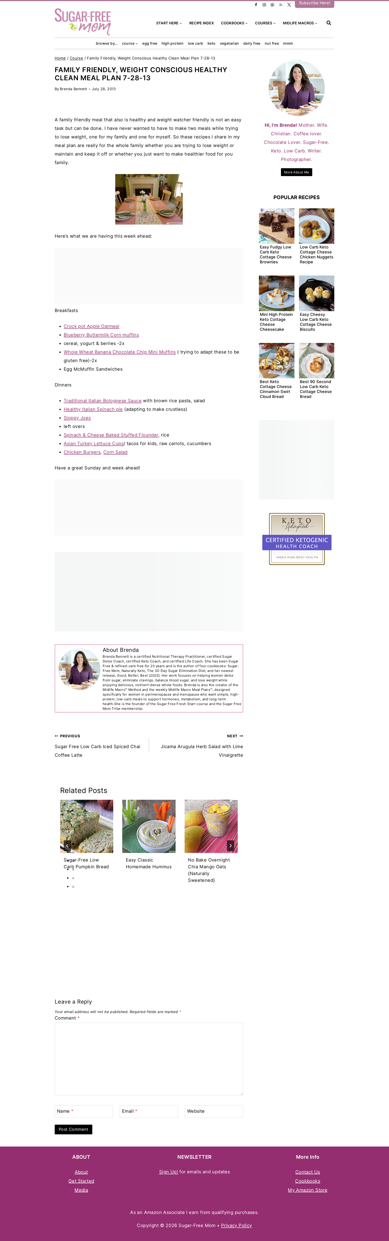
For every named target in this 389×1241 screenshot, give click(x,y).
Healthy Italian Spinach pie (93, 409)
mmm (288, 43)
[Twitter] (289, 4)
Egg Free (149, 43)
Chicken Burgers (82, 452)
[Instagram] (264, 4)
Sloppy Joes (77, 418)
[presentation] (86, 826)
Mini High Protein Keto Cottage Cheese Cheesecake (276, 322)
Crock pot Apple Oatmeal (91, 326)
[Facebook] (256, 4)
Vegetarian (229, 43)
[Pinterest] (272, 4)
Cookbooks (307, 1181)
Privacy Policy (236, 1225)
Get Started (81, 1181)
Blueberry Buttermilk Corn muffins (101, 335)
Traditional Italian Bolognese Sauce (103, 400)
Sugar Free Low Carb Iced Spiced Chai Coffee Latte (97, 746)
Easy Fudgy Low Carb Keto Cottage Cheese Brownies (276, 254)
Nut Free (272, 43)
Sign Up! (168, 1171)
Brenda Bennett (73, 89)
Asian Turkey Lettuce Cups (94, 443)
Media (81, 1190)
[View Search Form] (328, 22)
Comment (67, 1018)
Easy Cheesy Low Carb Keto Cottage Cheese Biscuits (316, 322)
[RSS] (280, 4)
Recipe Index (201, 23)
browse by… (107, 43)
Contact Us (307, 1172)
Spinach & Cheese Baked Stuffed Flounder (111, 435)
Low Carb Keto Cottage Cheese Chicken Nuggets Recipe (316, 254)
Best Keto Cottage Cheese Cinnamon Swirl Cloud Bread (276, 389)
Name (65, 1111)
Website (196, 1111)
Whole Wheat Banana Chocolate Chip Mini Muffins (120, 352)
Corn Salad (115, 452)
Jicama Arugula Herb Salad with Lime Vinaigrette (202, 746)
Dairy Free (251, 43)
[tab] (73, 844)
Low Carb (195, 43)
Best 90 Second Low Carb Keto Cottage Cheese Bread (316, 389)
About (81, 1172)
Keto (212, 43)
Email (130, 1111)
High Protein (173, 43)
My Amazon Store (307, 1190)
